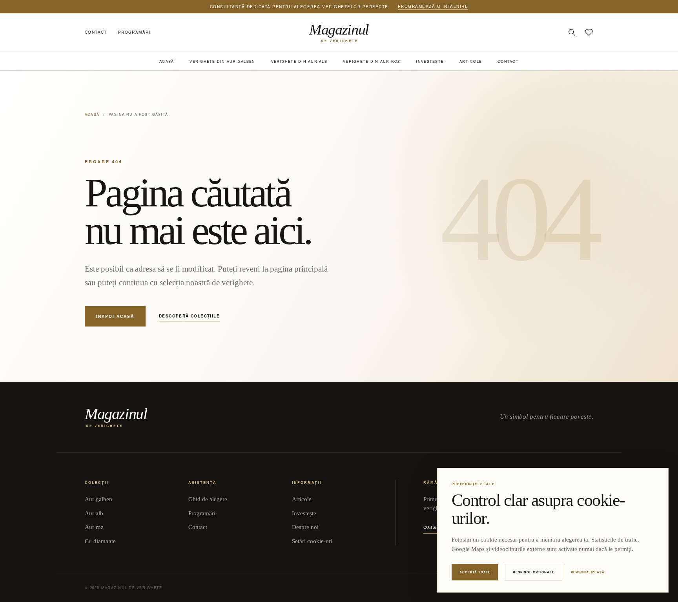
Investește (430, 61)
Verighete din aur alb (299, 61)
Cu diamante (100, 541)
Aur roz (94, 527)
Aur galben (98, 499)
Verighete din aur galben (222, 61)
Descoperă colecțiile (189, 316)
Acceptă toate (474, 572)
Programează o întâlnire (433, 6)
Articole (470, 61)
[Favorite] (589, 32)
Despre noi (305, 527)
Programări (134, 32)
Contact (96, 32)
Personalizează (588, 572)
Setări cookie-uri (312, 541)
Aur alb (94, 513)
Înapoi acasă (115, 316)
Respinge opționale (533, 572)
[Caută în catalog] (571, 32)
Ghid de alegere (207, 499)
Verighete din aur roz (371, 61)
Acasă (166, 61)
